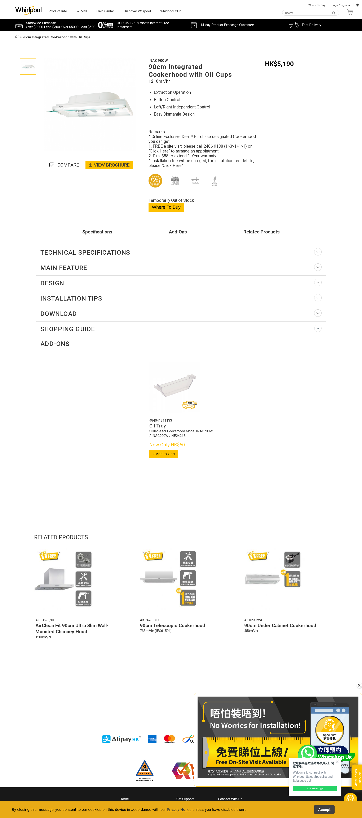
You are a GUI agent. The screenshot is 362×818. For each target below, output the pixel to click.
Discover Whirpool (137, 11)
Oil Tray (157, 426)
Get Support (185, 799)
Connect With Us (230, 799)
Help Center (105, 11)
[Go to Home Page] (17, 37)
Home (124, 799)
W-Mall (81, 11)
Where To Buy (316, 5)
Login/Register (341, 5)
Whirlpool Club (170, 11)
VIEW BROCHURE (112, 165)
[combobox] (310, 12)
